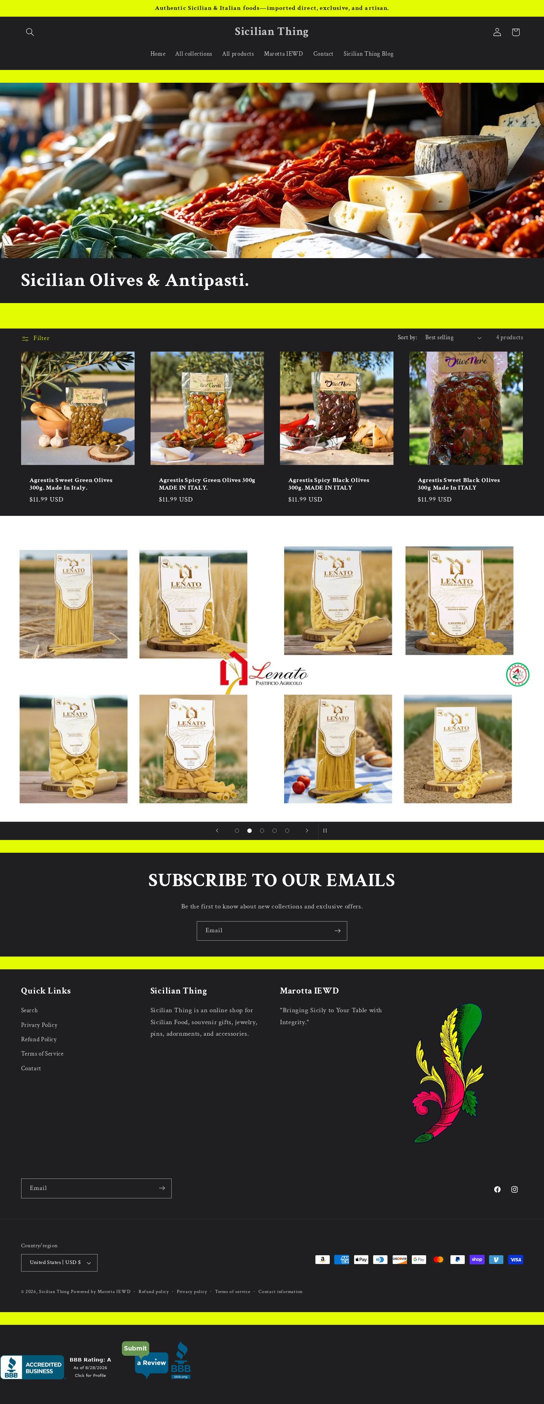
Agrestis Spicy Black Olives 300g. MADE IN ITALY (328, 484)
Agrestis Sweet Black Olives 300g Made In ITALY (459, 484)
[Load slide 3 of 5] (262, 831)
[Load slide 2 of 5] (249, 831)
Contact (31, 1068)
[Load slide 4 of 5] (274, 831)
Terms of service (232, 1292)
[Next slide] (307, 831)
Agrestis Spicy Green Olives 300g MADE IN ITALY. (207, 484)
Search (29, 1010)
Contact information (280, 1292)
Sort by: (407, 337)
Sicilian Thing (54, 1292)
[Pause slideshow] (327, 831)
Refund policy (154, 1292)
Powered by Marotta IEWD (100, 1292)
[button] (30, 32)
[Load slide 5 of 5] (287, 831)
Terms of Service (42, 1054)
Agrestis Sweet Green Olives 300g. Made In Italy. (70, 484)
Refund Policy (39, 1039)
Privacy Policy (39, 1025)
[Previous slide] (217, 831)
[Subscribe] (338, 931)
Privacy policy (192, 1292)
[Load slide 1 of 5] (237, 831)
